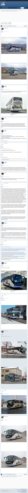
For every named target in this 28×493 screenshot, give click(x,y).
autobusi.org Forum (5, 7)
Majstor (6, 130)
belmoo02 (6, 28)
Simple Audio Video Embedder (22, 491)
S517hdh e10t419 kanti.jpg (14, 113)
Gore (1, 474)
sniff (10, 476)
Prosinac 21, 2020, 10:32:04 (6, 121)
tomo (5, 294)
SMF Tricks (25, 489)
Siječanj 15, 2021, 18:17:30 (6, 298)
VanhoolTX (6, 183)
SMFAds (22, 492)
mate (5, 85)
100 (14, 474)
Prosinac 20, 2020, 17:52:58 (7, 89)
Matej (5, 118)
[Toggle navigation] (25, 8)
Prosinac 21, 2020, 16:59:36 (6, 176)
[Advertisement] (14, 17)
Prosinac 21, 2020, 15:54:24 (6, 165)
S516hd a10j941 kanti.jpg (14, 290)
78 (10, 474)
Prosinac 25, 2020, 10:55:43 (6, 244)
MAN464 (6, 143)
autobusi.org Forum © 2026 (5, 490)
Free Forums (25, 492)
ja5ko (5, 390)
